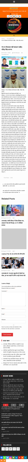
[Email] (13, 457)
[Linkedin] (16, 457)
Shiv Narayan (16, 52)
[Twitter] (11, 16)
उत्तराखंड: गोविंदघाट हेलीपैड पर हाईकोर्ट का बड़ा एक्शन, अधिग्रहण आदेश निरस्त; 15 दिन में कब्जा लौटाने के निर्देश (13, 346)
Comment (4, 291)
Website (4, 319)
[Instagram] (10, 457)
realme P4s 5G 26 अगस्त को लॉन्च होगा (13, 254)
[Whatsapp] (4, 457)
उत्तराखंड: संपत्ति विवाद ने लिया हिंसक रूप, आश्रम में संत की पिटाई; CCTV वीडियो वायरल (13, 223)
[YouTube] (14, 16)
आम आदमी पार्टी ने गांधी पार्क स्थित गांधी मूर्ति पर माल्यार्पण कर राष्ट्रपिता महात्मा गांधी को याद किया (14, 191)
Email (3, 314)
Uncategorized (5, 54)
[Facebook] (8, 16)
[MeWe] (25, 457)
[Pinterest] (20, 16)
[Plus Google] (17, 16)
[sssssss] (14, 68)
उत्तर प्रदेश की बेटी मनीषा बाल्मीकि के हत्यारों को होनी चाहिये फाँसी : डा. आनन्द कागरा (14, 185)
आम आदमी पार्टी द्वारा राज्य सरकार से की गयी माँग (11, 422)
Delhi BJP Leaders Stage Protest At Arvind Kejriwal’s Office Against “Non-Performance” (12, 415)
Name (3, 308)
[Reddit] (22, 457)
